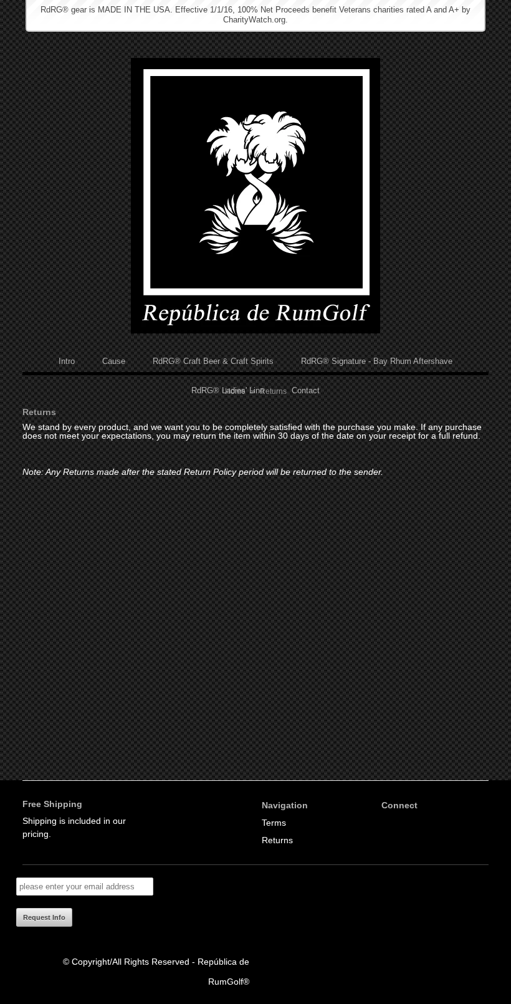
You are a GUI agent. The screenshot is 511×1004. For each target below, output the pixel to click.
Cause (113, 361)
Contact (306, 390)
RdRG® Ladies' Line (227, 390)
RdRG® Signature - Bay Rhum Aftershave (376, 361)
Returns (277, 840)
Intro (67, 361)
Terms (274, 823)
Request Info (44, 917)
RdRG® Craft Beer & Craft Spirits (213, 361)
